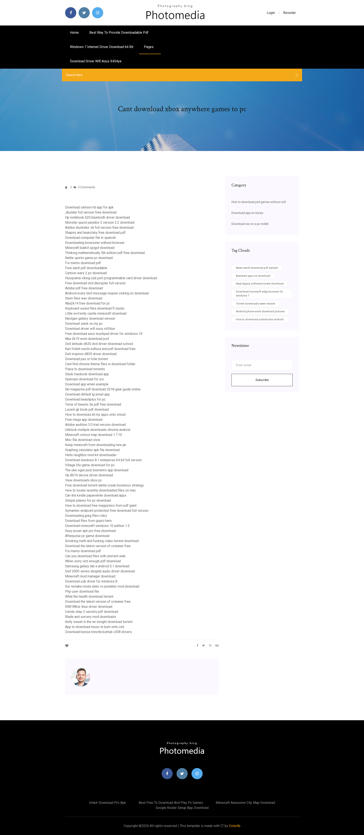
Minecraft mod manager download (90, 576)
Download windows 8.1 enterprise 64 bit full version (103, 460)
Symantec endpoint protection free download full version (107, 511)
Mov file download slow (82, 440)
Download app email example (86, 384)
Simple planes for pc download (88, 500)
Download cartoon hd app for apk (89, 207)
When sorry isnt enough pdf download (93, 561)
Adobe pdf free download (84, 288)
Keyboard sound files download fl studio (94, 308)
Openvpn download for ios (84, 379)
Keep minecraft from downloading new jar (95, 445)
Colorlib (234, 826)
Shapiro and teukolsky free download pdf (95, 233)
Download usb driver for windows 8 (91, 581)
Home (74, 33)
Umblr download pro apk (107, 803)
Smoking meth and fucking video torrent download (102, 541)
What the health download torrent (89, 597)
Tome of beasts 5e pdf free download (93, 404)
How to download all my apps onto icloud (95, 415)
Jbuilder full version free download (90, 212)
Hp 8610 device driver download (89, 475)
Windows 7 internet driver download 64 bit (101, 47)
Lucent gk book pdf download (87, 409)
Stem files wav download (83, 298)
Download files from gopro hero (88, 521)
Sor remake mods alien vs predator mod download (102, 586)
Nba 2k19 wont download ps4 (87, 339)
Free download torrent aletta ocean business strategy (104, 485)
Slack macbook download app (87, 374)
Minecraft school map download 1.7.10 (93, 435)
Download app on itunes (247, 213)
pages (149, 47)
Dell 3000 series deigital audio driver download (100, 571)
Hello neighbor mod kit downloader (90, 455)
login (271, 13)
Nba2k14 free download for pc (87, 303)
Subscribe (262, 380)
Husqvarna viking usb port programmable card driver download (111, 278)
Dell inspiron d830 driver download (90, 354)
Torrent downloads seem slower (255, 303)
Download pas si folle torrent (86, 359)
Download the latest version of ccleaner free (98, 546)
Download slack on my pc (84, 324)
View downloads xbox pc (83, 480)
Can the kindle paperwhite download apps (95, 495)
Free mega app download (83, 420)
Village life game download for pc (90, 465)
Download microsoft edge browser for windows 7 (259, 293)
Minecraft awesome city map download (245, 803)
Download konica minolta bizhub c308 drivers (98, 632)
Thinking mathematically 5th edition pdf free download (105, 253)
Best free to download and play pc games (171, 803)
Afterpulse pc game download (87, 536)
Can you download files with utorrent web (95, 556)
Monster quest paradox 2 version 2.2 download (99, 222)
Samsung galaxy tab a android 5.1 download (97, 566)
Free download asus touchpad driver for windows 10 (103, 334)
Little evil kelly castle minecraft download (95, 313)
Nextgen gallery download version (90, 319)
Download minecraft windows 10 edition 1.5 (97, 526)
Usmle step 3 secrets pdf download (91, 612)
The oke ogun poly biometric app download (96, 470)
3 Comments (86, 187)
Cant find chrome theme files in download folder (100, 364)
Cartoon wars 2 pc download (86, 273)
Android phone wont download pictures (260, 311)
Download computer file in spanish (90, 238)
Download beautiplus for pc (85, 399)
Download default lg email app (87, 394)
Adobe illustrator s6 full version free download (99, 228)
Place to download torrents (85, 369)
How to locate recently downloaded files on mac (100, 490)
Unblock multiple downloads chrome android (97, 430)
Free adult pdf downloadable (86, 268)
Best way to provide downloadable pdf (119, 33)
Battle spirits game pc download (89, 258)
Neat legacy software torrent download (260, 283)
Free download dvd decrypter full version (95, 283)
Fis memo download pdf (83, 263)
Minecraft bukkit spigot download (89, 248)
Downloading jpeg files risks (86, 516)
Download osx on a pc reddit (250, 224)
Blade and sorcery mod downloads (90, 617)
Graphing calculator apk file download (92, 450)
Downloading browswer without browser (94, 243)
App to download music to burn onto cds (94, 627)
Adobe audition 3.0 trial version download (95, 425)
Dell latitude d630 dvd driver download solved (99, 344)
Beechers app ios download (253, 275)
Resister (289, 13)
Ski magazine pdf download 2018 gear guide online (103, 389)
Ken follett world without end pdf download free (100, 349)
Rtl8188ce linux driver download (88, 607)
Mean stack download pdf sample (257, 267)
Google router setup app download (182, 808)
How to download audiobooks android (260, 319)
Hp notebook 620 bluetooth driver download (97, 217)
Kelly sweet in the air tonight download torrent (98, 622)
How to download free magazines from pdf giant (100, 506)
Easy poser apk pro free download (90, 531)
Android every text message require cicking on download (107, 293)
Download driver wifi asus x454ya (95, 61)
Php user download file (82, 591)
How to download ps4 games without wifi (259, 202)
